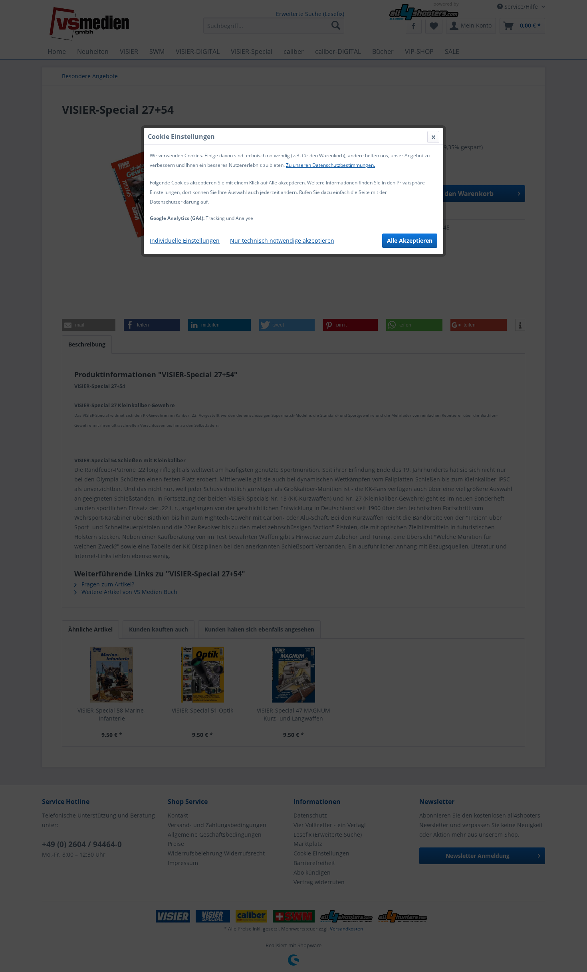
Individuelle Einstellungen (185, 240)
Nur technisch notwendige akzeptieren (282, 240)
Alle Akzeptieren (409, 240)
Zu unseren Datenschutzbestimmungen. (330, 165)
